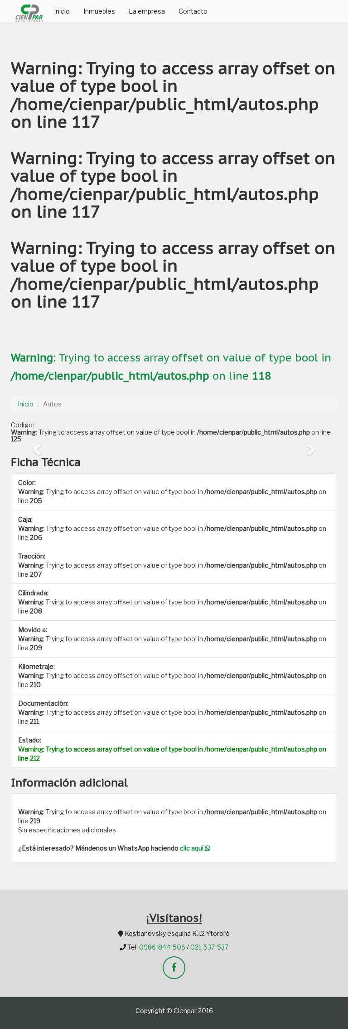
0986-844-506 (162, 947)
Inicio (62, 11)
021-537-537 (209, 947)
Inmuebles (99, 11)
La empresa (147, 11)
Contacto (193, 11)
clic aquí (192, 848)
